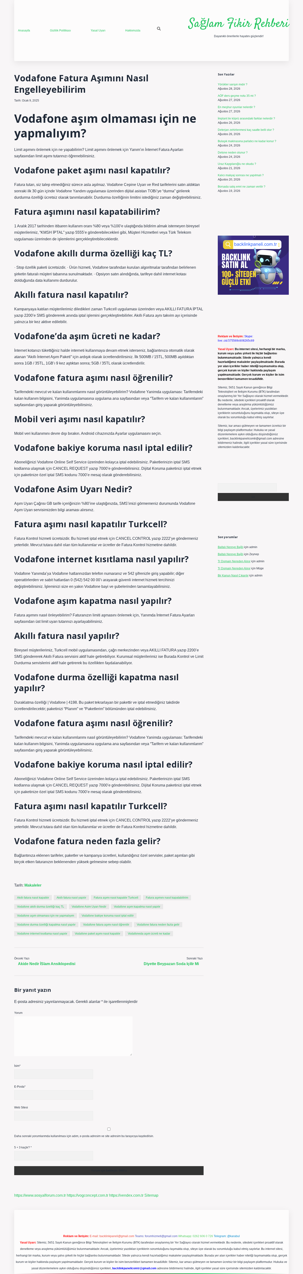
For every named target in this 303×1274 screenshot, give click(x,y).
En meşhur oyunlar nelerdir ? (236, 107)
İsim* (17, 1066)
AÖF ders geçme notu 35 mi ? (237, 95)
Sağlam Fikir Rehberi (239, 24)
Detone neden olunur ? (233, 152)
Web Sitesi (21, 1107)
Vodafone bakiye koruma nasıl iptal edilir (108, 915)
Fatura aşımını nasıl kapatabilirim (167, 897)
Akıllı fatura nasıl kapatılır (33, 897)
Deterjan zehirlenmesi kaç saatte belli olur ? (246, 130)
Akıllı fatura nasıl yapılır (71, 897)
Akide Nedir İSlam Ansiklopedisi (46, 964)
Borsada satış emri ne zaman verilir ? (241, 186)
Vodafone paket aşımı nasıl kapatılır (97, 933)
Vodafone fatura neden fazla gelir (158, 924)
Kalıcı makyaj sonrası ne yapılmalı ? (241, 175)
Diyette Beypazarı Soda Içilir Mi (171, 964)
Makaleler (32, 885)
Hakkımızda (132, 30)
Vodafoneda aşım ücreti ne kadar (149, 933)
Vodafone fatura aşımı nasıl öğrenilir (106, 924)
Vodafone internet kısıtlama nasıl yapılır (42, 933)
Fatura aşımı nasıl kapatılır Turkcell (116, 897)
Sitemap (151, 1195)
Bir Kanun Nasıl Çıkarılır (233, 575)
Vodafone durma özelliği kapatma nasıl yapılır (46, 924)
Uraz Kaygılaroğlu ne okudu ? (237, 164)
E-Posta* (20, 1086)
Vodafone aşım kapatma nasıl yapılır (137, 906)
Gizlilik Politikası (60, 30)
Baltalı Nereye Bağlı (230, 547)
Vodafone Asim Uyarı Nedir (89, 906)
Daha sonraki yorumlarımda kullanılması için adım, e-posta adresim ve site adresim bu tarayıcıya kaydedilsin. (84, 1136)
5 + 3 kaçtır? (23, 1147)
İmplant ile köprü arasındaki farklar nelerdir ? (246, 118)
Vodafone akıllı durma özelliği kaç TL (40, 906)
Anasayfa (24, 30)
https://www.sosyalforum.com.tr (40, 1195)
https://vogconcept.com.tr (87, 1195)
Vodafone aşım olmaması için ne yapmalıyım (45, 915)
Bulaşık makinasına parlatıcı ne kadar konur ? (247, 141)
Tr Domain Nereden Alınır (234, 561)
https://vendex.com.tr (126, 1195)
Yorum (18, 1013)
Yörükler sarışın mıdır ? (232, 84)
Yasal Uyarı (98, 30)
